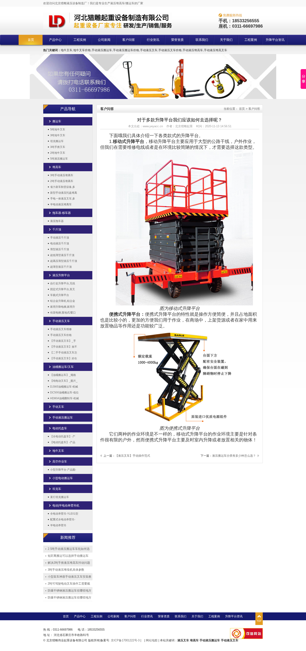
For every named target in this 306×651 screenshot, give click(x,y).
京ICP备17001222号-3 (125, 640)
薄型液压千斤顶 (59, 249)
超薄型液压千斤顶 (61, 266)
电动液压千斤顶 (59, 243)
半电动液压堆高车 (61, 204)
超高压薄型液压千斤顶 (63, 261)
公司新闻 (104, 40)
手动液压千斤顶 (59, 237)
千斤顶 (56, 229)
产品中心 (55, 40)
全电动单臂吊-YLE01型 (64, 513)
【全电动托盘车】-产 (62, 436)
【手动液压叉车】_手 (63, 340)
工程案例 (250, 40)
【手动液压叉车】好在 (63, 358)
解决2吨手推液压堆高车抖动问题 (69, 562)
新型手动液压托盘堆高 (63, 192)
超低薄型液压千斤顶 (62, 255)
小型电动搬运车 (62, 478)
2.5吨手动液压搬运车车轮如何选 (69, 548)
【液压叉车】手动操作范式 (132, 455)
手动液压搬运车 (62, 417)
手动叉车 (58, 406)
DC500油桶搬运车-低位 (64, 392)
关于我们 (226, 40)
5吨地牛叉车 (57, 129)
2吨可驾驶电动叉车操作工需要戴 (69, 583)
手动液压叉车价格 (61, 335)
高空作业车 (59, 461)
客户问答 (128, 40)
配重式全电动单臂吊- (62, 519)
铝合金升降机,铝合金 (62, 300)
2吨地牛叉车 (57, 152)
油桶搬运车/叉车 (63, 366)
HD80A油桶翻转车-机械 (64, 398)
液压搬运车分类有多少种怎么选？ (234, 455)
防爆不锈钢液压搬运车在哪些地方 (69, 590)
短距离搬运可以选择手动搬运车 (68, 555)
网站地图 (151, 640)
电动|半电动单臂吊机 (65, 505)
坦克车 (56, 489)
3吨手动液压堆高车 (61, 175)
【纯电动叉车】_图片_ (64, 380)
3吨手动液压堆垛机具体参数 (66, 569)
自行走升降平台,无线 (62, 283)
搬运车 (56, 121)
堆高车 (56, 167)
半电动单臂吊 (58, 525)
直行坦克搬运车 (59, 497)
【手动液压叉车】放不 (63, 346)
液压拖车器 (57, 221)
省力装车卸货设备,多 (62, 187)
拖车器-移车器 (61, 213)
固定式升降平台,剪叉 (62, 289)
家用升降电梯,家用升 (62, 306)
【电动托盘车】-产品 (62, 442)
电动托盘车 (59, 428)
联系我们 (202, 40)
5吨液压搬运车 (59, 158)
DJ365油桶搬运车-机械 (64, 386)
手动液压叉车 (61, 321)
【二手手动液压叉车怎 (63, 352)
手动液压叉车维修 (61, 329)
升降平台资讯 (275, 40)
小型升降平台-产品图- (63, 469)
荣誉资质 (177, 40)
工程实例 (79, 40)
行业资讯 (153, 40)
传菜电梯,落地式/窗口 (63, 312)
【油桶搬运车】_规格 (63, 375)
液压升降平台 (61, 275)
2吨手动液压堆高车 (61, 181)
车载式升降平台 (59, 295)
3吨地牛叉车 (57, 135)
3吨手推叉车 (57, 147)
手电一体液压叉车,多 (62, 198)
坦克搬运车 (57, 141)
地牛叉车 (58, 450)
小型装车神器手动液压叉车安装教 (69, 576)
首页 (31, 40)
